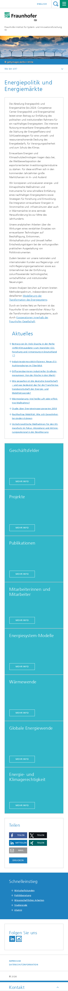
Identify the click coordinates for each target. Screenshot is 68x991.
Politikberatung (22, 895)
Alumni (18, 910)
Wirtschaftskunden (24, 890)
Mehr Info (22, 666)
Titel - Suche (56, 4)
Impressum (15, 961)
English (42, 4)
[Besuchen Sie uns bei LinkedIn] (12, 939)
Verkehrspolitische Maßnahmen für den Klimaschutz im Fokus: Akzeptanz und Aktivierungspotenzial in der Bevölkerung (35, 428)
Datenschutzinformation (23, 965)
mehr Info (22, 481)
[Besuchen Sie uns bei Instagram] (19, 939)
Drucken (18, 860)
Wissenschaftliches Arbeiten (29, 900)
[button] (18, 835)
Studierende (20, 905)
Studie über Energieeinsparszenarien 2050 (34, 408)
